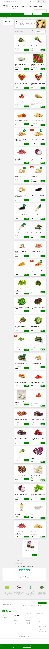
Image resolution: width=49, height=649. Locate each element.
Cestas (12, 8)
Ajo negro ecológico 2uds (28, 550)
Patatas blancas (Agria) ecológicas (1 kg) (36, 532)
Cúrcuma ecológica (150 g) (20, 382)
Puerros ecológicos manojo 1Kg (21, 232)
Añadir (26, 50)
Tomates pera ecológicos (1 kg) (21, 101)
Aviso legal (39, 619)
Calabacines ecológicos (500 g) (37, 344)
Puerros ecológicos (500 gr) (37, 214)
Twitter (7, 611)
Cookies (38, 621)
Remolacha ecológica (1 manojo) (38, 45)
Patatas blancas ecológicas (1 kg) (38, 120)
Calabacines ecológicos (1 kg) (21, 363)
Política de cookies (27, 647)
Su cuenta (28, 614)
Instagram (10, 611)
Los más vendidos (6, 619)
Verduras (17, 6)
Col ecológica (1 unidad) (36, 326)
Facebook (3, 611)
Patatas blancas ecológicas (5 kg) (38, 139)
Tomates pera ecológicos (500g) (38, 401)
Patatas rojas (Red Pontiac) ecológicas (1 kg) (20, 158)
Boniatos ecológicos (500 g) (37, 251)
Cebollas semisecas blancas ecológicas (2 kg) (37, 177)
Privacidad (39, 623)
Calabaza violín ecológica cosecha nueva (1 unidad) (36, 102)
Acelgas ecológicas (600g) (20, 45)
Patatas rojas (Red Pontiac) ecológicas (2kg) (20, 532)
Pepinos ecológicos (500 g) (37, 232)
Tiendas (15, 620)
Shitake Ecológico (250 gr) (20, 475)
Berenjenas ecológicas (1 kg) (21, 214)
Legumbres (24, 6)
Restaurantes (16, 623)
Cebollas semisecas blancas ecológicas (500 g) (20, 196)
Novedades (4, 617)
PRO (16, 8)
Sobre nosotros (17, 622)
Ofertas (4, 615)
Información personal (29, 615)
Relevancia (40, 32)
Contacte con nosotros (19, 617)
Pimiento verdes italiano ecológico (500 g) (20, 289)
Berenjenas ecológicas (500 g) (37, 195)
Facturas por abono (29, 619)
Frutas (12, 6)
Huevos (30, 6)
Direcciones (27, 620)
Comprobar (37, 14)
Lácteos (35, 6)
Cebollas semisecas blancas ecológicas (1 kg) (20, 177)
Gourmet (41, 6)
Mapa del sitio (17, 618)
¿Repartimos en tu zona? (15, 14)
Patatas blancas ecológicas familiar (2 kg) (20, 140)
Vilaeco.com (9, 635)
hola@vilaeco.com (42, 631)
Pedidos (27, 617)
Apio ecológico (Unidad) (20, 457)
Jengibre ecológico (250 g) (36, 363)
